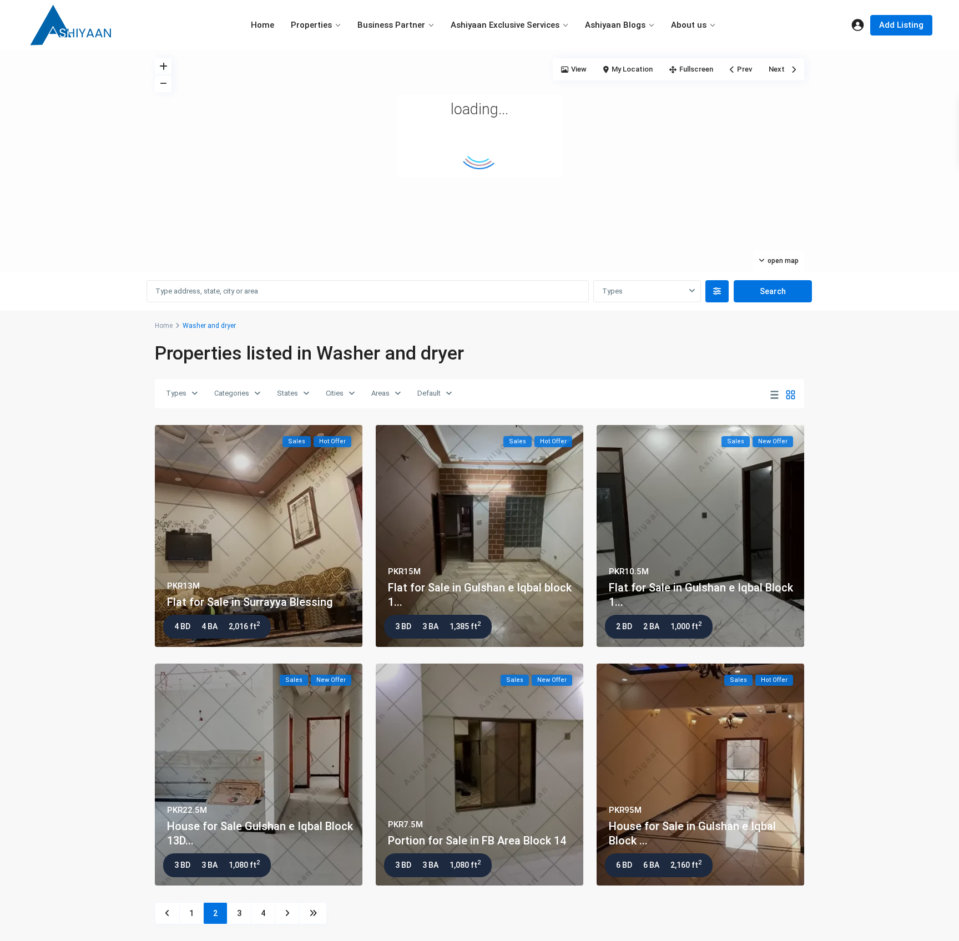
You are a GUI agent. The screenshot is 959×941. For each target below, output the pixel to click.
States (287, 393)
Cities (335, 393)
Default (429, 393)
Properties (311, 25)
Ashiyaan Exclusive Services (505, 25)
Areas (380, 393)
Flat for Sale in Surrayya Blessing (250, 602)
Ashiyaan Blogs (615, 25)
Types (176, 393)
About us (688, 25)
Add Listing (901, 25)
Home (262, 25)
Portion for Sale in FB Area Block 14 (477, 840)
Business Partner (391, 25)
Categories (231, 393)
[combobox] (646, 291)
